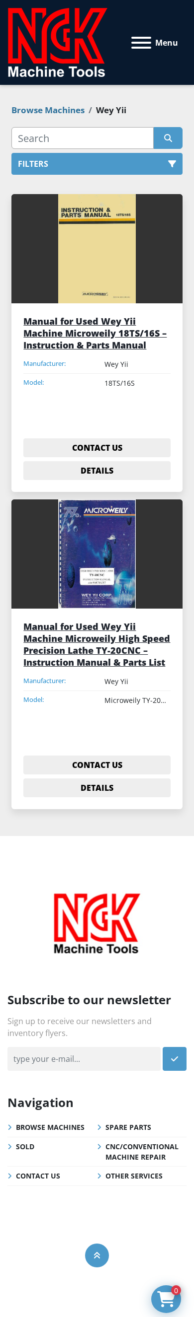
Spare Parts (128, 1127)
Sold (25, 1146)
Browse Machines (50, 1127)
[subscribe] (175, 1059)
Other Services (134, 1175)
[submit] (168, 138)
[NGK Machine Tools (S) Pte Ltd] (97, 921)
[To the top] (97, 1255)
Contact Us (38, 1175)
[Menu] (141, 43)
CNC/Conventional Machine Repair (142, 1152)
